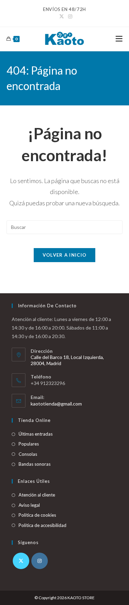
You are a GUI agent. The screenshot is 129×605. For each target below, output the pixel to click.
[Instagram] (39, 561)
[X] (21, 561)
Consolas (28, 454)
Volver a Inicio (65, 255)
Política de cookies (37, 515)
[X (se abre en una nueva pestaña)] (61, 16)
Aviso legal (29, 505)
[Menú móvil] (119, 38)
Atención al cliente (37, 495)
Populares (29, 444)
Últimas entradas (36, 434)
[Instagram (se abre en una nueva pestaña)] (69, 16)
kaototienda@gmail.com (56, 404)
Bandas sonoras (35, 464)
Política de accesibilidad (42, 525)
